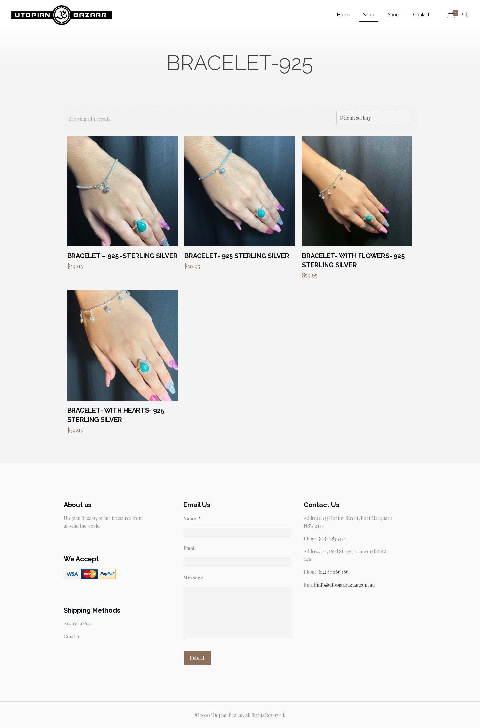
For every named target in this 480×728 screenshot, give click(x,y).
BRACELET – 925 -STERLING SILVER (122, 256)
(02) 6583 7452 (332, 539)
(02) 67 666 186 (334, 572)
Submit (197, 658)
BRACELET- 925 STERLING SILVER (236, 256)
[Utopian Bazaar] (61, 14)
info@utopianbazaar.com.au (346, 585)
